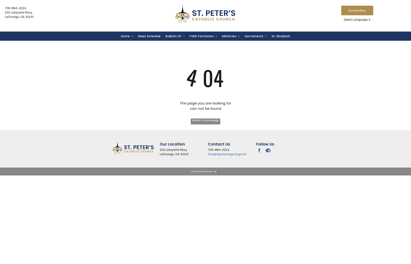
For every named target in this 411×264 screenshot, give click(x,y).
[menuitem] (127, 36)
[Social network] (268, 151)
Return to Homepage (205, 120)
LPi (218, 171)
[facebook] (259, 151)
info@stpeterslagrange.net (227, 154)
